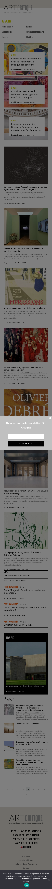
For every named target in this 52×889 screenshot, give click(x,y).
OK (26, 885)
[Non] (49, 879)
